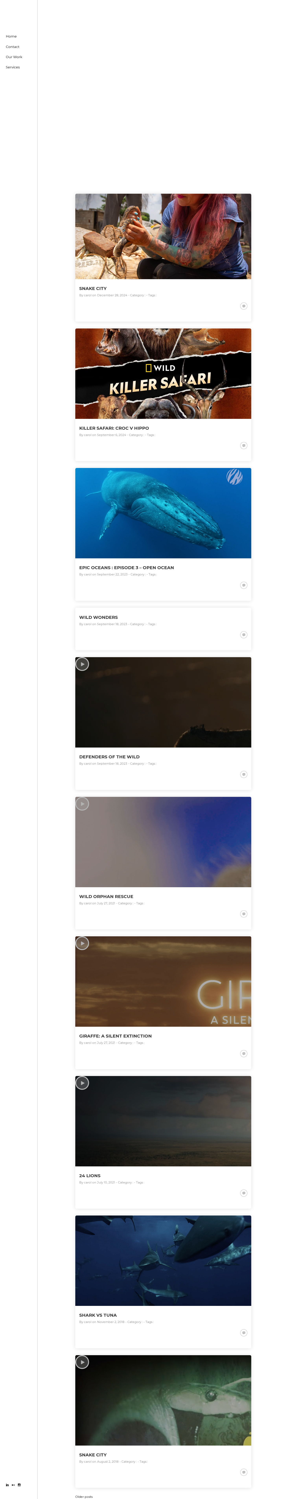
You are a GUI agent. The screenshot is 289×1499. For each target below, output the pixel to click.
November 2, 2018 (110, 1322)
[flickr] (13, 1485)
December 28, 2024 (112, 295)
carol (87, 295)
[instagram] (19, 1485)
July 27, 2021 (106, 903)
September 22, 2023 (112, 574)
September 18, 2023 (112, 624)
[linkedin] (7, 1485)
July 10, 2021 (106, 1182)
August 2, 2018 (108, 1461)
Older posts (84, 1497)
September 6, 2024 (111, 435)
